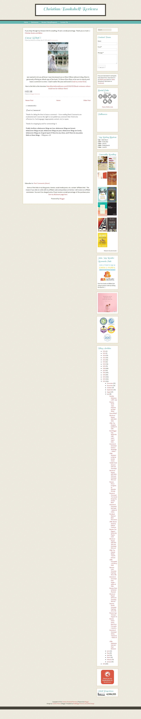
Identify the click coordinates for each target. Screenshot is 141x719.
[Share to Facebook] (31, 91)
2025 (104, 353)
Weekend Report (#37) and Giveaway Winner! (113, 597)
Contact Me (64, 22)
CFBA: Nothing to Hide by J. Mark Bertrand (113, 645)
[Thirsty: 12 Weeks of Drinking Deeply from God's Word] (102, 201)
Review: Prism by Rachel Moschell (113, 590)
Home (26, 22)
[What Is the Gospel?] (112, 215)
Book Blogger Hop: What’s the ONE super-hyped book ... (113, 436)
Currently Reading (107, 154)
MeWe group (103, 79)
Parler (104, 107)
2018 (104, 368)
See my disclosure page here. (58, 194)
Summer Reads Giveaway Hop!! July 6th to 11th (113, 607)
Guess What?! (33, 37)
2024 (104, 355)
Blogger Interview (35, 94)
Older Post (87, 100)
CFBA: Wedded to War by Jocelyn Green (113, 457)
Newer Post (29, 100)
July (108, 394)
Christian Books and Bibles (33, 33)
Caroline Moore (56, 703)
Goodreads (101, 83)
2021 (104, 362)
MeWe (108, 107)
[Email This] (26, 91)
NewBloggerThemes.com (80, 703)
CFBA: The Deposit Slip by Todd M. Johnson (112, 554)
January (109, 661)
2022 (104, 360)
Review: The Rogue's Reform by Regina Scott (113, 533)
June (108, 651)
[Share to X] (29, 91)
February (109, 659)
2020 (104, 364)
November (110, 385)
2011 (104, 664)
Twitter (113, 79)
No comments (54, 40)
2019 (104, 366)
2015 (104, 375)
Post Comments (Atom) (42, 183)
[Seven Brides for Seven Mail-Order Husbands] (102, 170)
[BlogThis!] (28, 91)
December (110, 383)
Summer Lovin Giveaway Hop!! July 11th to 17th (113, 571)
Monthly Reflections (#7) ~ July (113, 398)
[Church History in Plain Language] (112, 231)
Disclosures (34, 22)
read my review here (79, 82)
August (109, 392)
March (108, 657)
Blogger (62, 199)
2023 (104, 357)
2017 (104, 370)
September (110, 390)
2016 (104, 372)
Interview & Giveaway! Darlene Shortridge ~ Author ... (113, 447)
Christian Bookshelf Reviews (70, 9)
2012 (104, 381)
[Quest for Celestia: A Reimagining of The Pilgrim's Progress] (112, 201)
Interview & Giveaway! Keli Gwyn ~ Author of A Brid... (113, 508)
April (108, 655)
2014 (104, 377)
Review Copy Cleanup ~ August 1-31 (113, 614)
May (108, 653)
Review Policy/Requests (49, 22)
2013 (104, 379)
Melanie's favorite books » (110, 250)
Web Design (91, 703)
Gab (112, 107)
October (109, 387)
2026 (104, 351)
